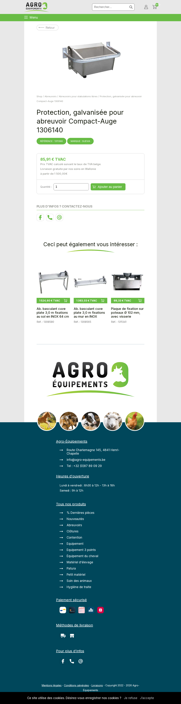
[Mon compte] (146, 7)
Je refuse (130, 698)
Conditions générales (76, 685)
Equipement (75, 543)
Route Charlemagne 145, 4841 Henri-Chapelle (93, 451)
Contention (74, 537)
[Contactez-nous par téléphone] (51, 220)
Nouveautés (75, 519)
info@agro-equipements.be (86, 459)
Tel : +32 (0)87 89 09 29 (84, 466)
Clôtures (72, 531)
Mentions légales (52, 685)
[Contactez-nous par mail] (60, 220)
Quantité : (46, 186)
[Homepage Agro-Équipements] (36, 7)
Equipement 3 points (81, 550)
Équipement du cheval (82, 556)
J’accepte (147, 698)
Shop (39, 96)
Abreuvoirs (51, 96)
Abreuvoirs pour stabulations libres (78, 96)
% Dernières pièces (80, 513)
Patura (71, 568)
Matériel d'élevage (80, 562)
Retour (50, 27)
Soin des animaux (79, 581)
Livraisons (97, 685)
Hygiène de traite (79, 587)
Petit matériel (76, 574)
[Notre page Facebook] (41, 220)
